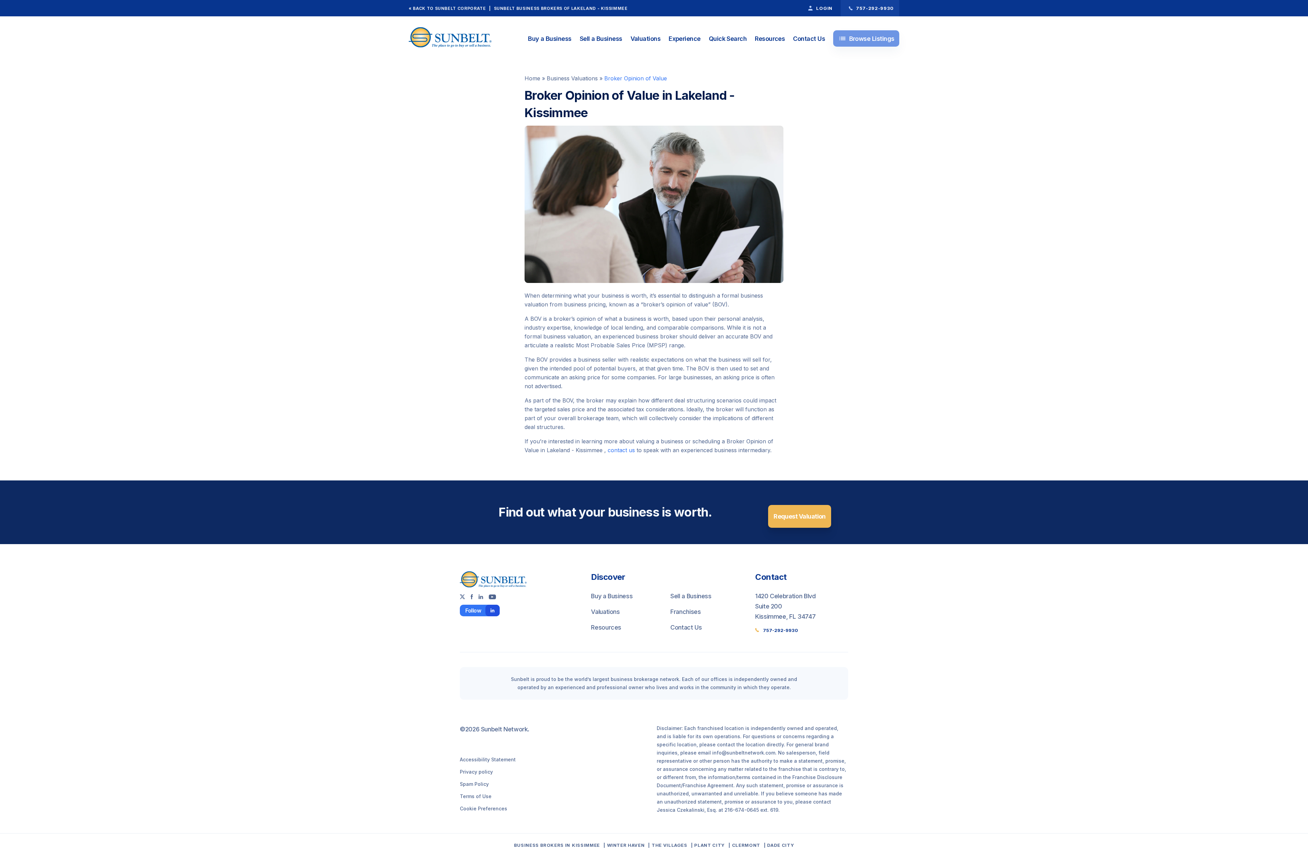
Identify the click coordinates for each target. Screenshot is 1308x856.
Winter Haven (625, 845)
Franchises (685, 611)
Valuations (645, 38)
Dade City (780, 845)
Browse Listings (866, 38)
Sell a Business (601, 38)
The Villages (669, 845)
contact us (621, 450)
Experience (685, 38)
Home (532, 78)
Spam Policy (474, 784)
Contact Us (809, 38)
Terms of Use (476, 796)
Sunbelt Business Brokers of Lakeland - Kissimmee (561, 8)
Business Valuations (572, 78)
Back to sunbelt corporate (449, 8)
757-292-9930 (780, 630)
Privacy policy (476, 772)
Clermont (746, 845)
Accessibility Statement (488, 759)
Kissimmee (586, 845)
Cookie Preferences (483, 808)
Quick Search (728, 38)
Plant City (709, 845)
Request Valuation (800, 516)
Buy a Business (549, 38)
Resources (770, 38)
